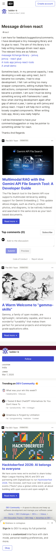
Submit (11, 251)
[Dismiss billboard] (52, 523)
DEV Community (25, 383)
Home (10, 514)
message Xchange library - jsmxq (20, 55)
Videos (43, 514)
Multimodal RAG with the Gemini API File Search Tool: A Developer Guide (27, 183)
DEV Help (29, 518)
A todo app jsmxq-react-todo (18, 62)
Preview (25, 251)
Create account (45, 3)
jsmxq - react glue (11, 58)
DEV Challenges (22, 514)
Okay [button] (7, 548)
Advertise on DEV (43, 518)
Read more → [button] (10, 221)
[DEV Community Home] (10, 3)
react (6, 32)
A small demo (9, 65)
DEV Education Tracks (13, 518)
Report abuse (37, 259)
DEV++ (35, 514)
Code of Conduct (20, 259)
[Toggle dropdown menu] (52, 141)
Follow (28, 359)
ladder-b (12, 10)
